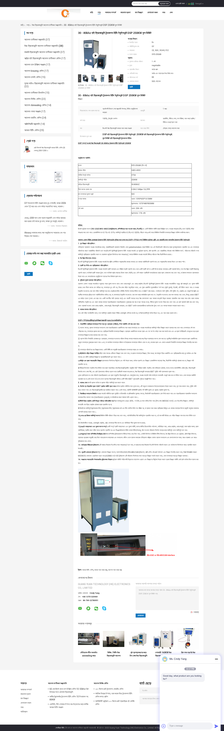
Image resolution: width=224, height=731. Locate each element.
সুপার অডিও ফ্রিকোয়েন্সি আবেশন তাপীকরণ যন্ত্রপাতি (44, 83)
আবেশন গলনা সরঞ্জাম (32, 111)
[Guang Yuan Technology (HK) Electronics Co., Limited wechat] (44, 263)
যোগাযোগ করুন (152, 12)
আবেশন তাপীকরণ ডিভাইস (34, 92)
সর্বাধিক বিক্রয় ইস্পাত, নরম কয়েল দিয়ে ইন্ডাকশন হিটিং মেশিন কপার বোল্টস (113, 695)
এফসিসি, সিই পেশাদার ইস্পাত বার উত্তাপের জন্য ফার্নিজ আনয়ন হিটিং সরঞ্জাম (69, 705)
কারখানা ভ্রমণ (125, 12)
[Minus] (216, 659)
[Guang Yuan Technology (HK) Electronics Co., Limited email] (28, 263)
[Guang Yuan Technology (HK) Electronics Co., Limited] (63, 13)
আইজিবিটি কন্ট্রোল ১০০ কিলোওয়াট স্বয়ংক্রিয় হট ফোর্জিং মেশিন (115, 702)
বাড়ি (91, 12)
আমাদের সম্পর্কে (110, 12)
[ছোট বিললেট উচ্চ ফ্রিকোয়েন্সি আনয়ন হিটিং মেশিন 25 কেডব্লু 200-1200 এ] (27, 149)
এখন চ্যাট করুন (180, 3)
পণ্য (99, 12)
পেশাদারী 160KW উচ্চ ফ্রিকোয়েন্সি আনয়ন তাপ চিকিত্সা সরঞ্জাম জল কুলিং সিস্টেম (163, 654)
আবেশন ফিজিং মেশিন (32, 98)
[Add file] (164, 726)
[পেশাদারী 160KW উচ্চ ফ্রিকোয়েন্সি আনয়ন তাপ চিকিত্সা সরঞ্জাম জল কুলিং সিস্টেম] (163, 639)
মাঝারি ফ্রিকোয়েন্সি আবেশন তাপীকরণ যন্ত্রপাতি (42, 52)
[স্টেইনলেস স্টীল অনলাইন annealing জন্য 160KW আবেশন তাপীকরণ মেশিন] (89, 639)
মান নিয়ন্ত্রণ (139, 12)
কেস (171, 12)
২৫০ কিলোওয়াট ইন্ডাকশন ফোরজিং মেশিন (109, 689)
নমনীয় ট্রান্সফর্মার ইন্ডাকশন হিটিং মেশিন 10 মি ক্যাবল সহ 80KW (69, 698)
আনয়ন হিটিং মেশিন (31, 130)
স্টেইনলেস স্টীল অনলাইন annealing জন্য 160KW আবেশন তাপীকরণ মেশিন (88, 654)
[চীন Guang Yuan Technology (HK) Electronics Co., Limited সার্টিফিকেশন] (33, 177)
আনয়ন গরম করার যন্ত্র (100, 570)
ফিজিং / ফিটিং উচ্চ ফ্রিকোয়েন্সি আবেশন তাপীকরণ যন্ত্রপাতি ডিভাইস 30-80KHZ (114, 654)
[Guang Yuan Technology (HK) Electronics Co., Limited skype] (52, 263)
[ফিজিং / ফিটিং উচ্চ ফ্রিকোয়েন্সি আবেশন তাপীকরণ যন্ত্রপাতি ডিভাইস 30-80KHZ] (113, 639)
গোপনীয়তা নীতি (59, 728)
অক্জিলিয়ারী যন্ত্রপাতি (32, 123)
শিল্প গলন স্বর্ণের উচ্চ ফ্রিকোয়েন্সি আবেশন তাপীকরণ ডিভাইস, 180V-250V (188, 654)
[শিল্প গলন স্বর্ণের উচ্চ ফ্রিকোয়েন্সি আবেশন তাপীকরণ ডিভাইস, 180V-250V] (188, 639)
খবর (163, 12)
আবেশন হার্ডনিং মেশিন (32, 117)
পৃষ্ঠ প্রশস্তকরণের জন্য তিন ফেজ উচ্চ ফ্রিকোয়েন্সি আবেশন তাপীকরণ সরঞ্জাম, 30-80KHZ (138, 654)
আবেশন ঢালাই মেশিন (32, 77)
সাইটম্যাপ (24, 711)
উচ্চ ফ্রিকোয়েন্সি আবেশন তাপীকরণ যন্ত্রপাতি (47, 25)
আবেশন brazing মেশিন (34, 70)
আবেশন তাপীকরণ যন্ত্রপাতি (34, 39)
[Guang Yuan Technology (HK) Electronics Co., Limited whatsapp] (36, 263)
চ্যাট (131, 87)
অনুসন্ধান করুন (164, 4)
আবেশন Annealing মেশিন (35, 105)
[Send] (216, 726)
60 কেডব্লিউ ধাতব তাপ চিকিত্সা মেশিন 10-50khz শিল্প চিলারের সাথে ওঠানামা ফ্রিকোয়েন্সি (69, 690)
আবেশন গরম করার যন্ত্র (115, 570)
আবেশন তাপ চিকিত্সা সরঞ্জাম (34, 64)
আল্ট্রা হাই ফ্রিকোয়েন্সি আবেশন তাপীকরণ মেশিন (42, 58)
